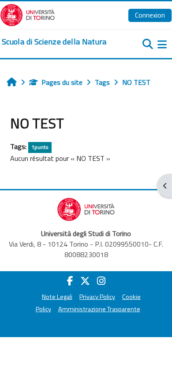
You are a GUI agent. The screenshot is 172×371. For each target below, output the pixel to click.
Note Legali (57, 297)
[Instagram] (101, 280)
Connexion (150, 15)
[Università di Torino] (27, 14)
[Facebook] (70, 280)
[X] (85, 280)
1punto (40, 147)
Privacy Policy (97, 297)
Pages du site (61, 82)
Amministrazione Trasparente (99, 309)
